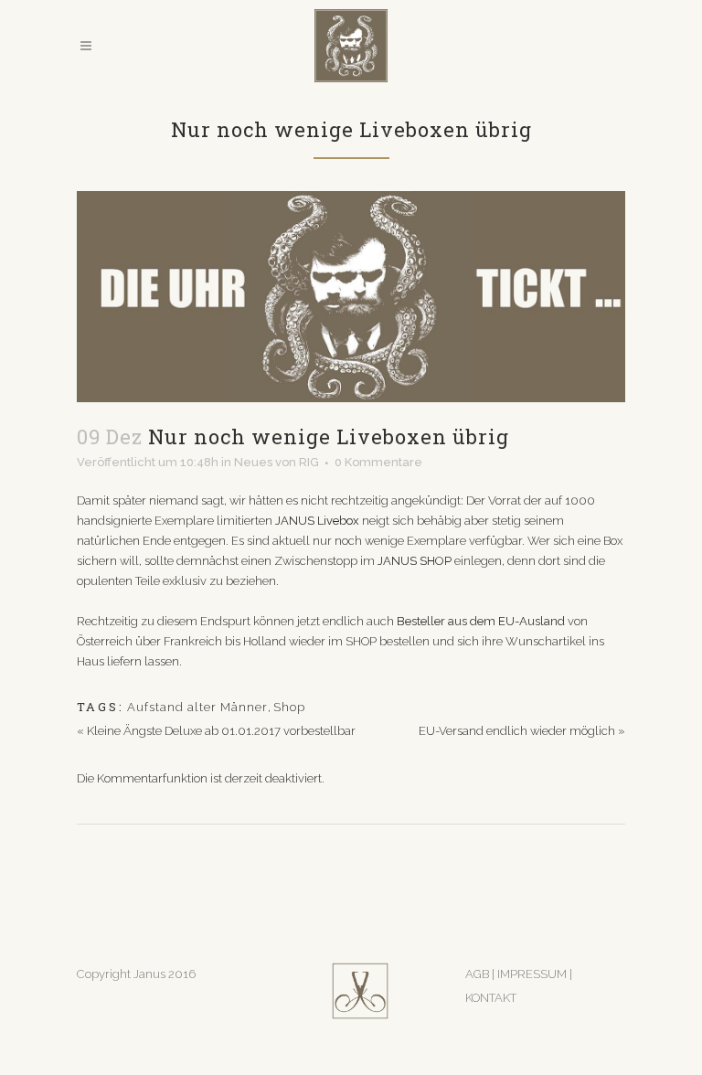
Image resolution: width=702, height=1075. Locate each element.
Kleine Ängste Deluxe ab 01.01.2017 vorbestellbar (221, 731)
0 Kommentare (378, 462)
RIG (309, 462)
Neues (253, 462)
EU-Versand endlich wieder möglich (517, 731)
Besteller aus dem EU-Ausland (482, 621)
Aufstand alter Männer (197, 707)
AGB (477, 974)
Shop (289, 707)
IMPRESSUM (533, 974)
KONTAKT (490, 998)
